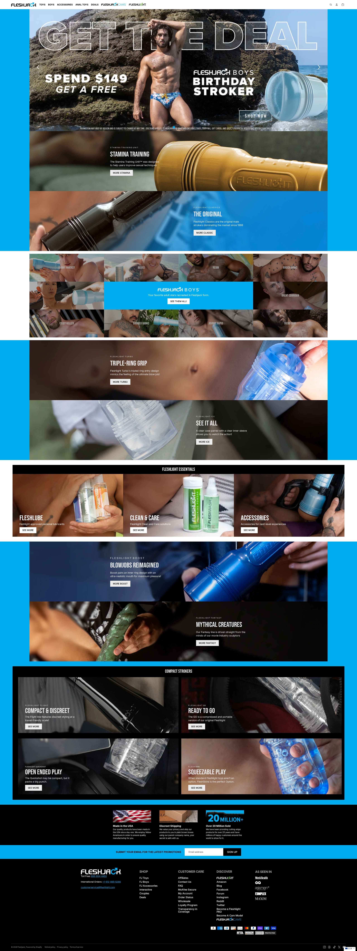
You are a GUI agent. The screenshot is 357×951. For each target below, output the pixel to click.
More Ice (204, 441)
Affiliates (183, 877)
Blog (219, 885)
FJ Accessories (148, 885)
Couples (144, 893)
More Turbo (120, 381)
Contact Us (184, 881)
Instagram (223, 897)
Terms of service (76, 947)
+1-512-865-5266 (111, 881)
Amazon (221, 881)
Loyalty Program (187, 905)
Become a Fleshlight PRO (228, 910)
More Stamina (121, 172)
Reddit (220, 901)
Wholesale (184, 901)
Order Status (185, 897)
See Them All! (178, 301)
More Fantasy (207, 643)
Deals (142, 897)
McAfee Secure (187, 889)
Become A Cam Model (230, 915)
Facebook (222, 889)
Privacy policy (62, 947)
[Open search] (331, 5)
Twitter (221, 905)
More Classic (204, 232)
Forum (220, 893)
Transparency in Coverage (187, 910)
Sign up (232, 852)
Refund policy (50, 947)
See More (28, 530)
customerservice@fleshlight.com (98, 887)
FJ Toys (144, 877)
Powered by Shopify (34, 947)
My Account (185, 893)
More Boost (120, 583)
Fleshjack (21, 947)
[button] (319, 67)
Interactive (145, 889)
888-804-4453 (99, 876)
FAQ (180, 885)
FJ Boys (144, 881)
